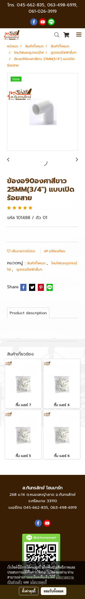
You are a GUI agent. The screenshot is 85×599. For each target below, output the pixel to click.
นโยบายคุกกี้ (38, 582)
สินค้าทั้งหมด (37, 263)
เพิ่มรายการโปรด (22, 251)
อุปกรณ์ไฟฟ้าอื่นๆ (29, 269)
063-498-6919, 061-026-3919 (53, 8)
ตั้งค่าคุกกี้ (28, 591)
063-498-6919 (63, 507)
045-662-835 (30, 5)
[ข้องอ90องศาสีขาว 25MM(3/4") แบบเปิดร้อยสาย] (42, 112)
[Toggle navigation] (79, 35)
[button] (55, 34)
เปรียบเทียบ (56, 251)
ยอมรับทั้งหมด (54, 591)
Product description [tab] (28, 313)
